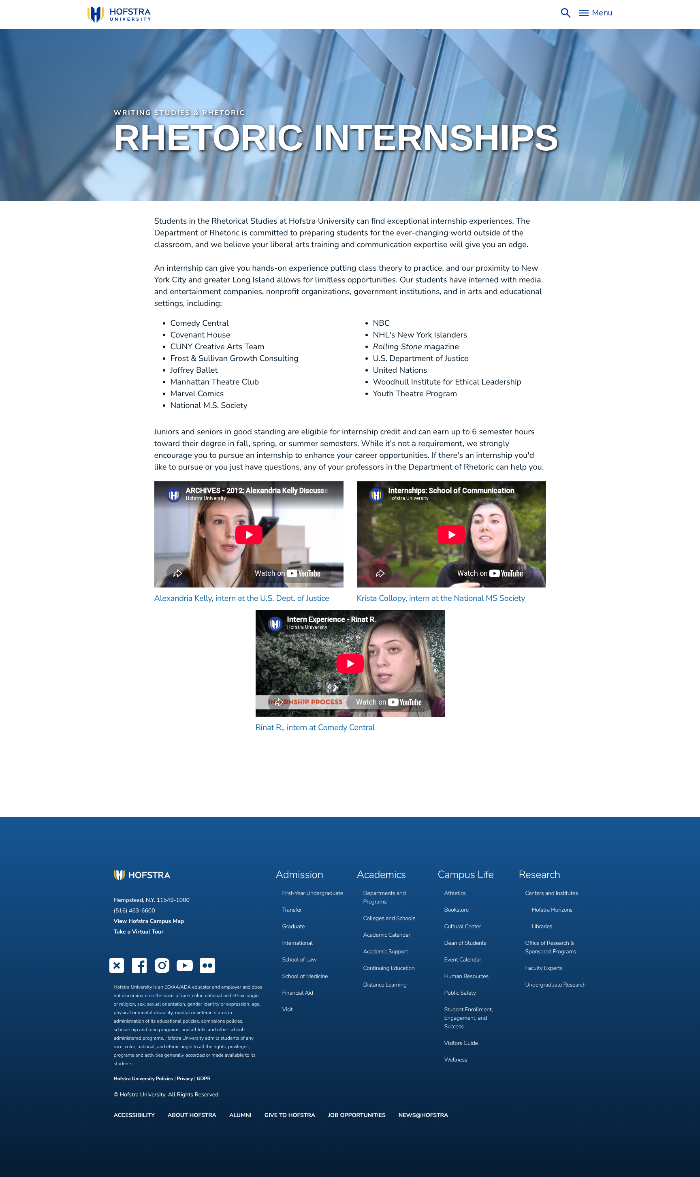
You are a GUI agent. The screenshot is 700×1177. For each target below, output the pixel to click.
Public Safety (460, 993)
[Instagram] (162, 972)
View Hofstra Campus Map (149, 921)
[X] (116, 972)
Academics (381, 875)
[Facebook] (139, 972)
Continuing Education (389, 968)
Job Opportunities (357, 1115)
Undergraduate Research (555, 985)
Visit (287, 1009)
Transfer (292, 910)
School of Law (299, 959)
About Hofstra (192, 1115)
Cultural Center (462, 926)
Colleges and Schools (389, 918)
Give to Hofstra (290, 1115)
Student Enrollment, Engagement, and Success (468, 1018)
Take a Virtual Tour (139, 932)
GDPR (204, 1079)
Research (540, 875)
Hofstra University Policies (144, 1079)
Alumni (240, 1115)
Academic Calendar (386, 935)
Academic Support (385, 951)
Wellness (455, 1060)
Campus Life (466, 875)
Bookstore (456, 910)
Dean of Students (465, 943)
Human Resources (466, 976)
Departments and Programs (384, 897)
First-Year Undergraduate (312, 893)
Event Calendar (462, 959)
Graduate (293, 926)
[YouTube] (184, 972)
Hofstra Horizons (552, 910)
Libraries (542, 926)
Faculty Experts (544, 968)
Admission (299, 875)
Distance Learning (385, 985)
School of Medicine (305, 976)
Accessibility (134, 1115)
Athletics (455, 893)
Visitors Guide (461, 1043)
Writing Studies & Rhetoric (179, 113)
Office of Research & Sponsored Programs (550, 947)
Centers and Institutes (551, 893)
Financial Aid (298, 993)
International (297, 943)
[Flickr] (207, 972)
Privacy (185, 1079)
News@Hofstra (423, 1115)
